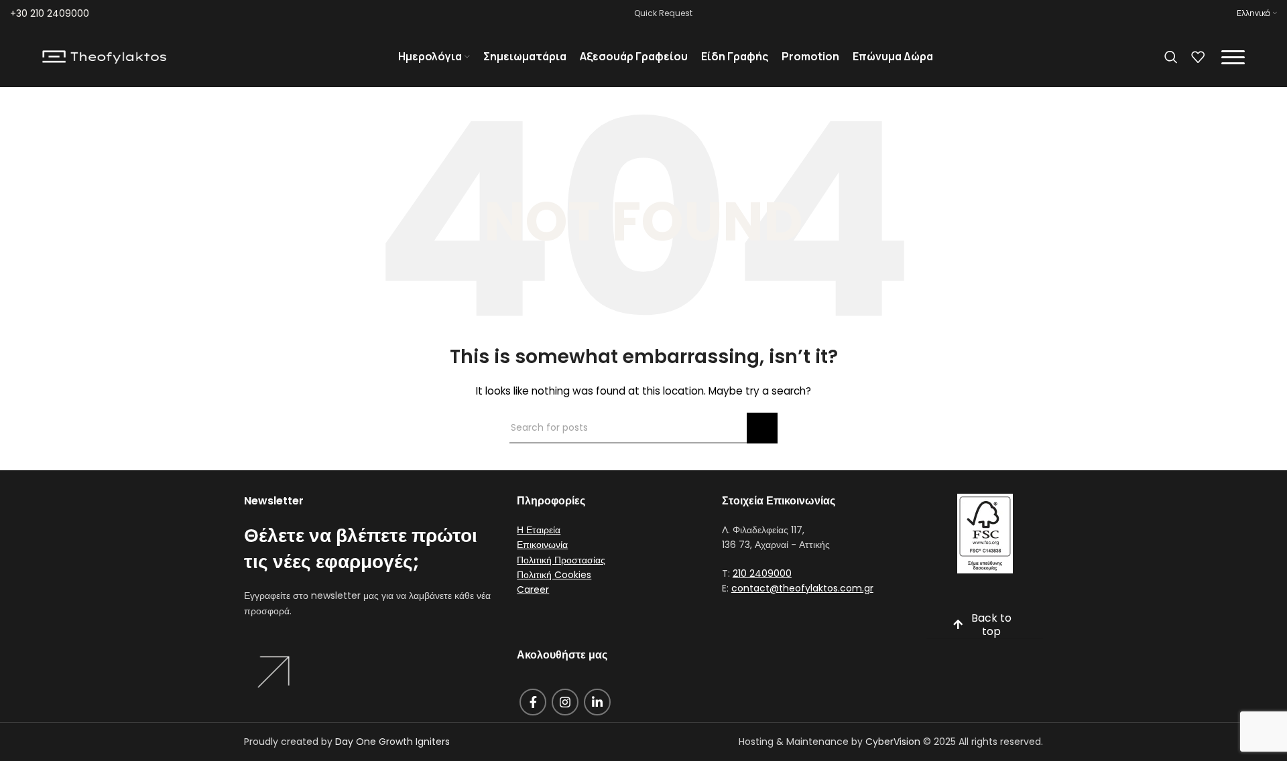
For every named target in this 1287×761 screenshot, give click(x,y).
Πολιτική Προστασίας (561, 560)
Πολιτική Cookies (554, 574)
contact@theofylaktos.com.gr (802, 588)
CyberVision (892, 741)
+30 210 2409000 (49, 13)
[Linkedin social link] (597, 702)
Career (533, 589)
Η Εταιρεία (538, 530)
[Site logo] (104, 56)
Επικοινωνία (542, 544)
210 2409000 (762, 573)
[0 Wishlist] (1197, 57)
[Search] (1171, 57)
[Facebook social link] (532, 702)
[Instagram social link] (565, 702)
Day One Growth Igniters (392, 741)
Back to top (991, 625)
